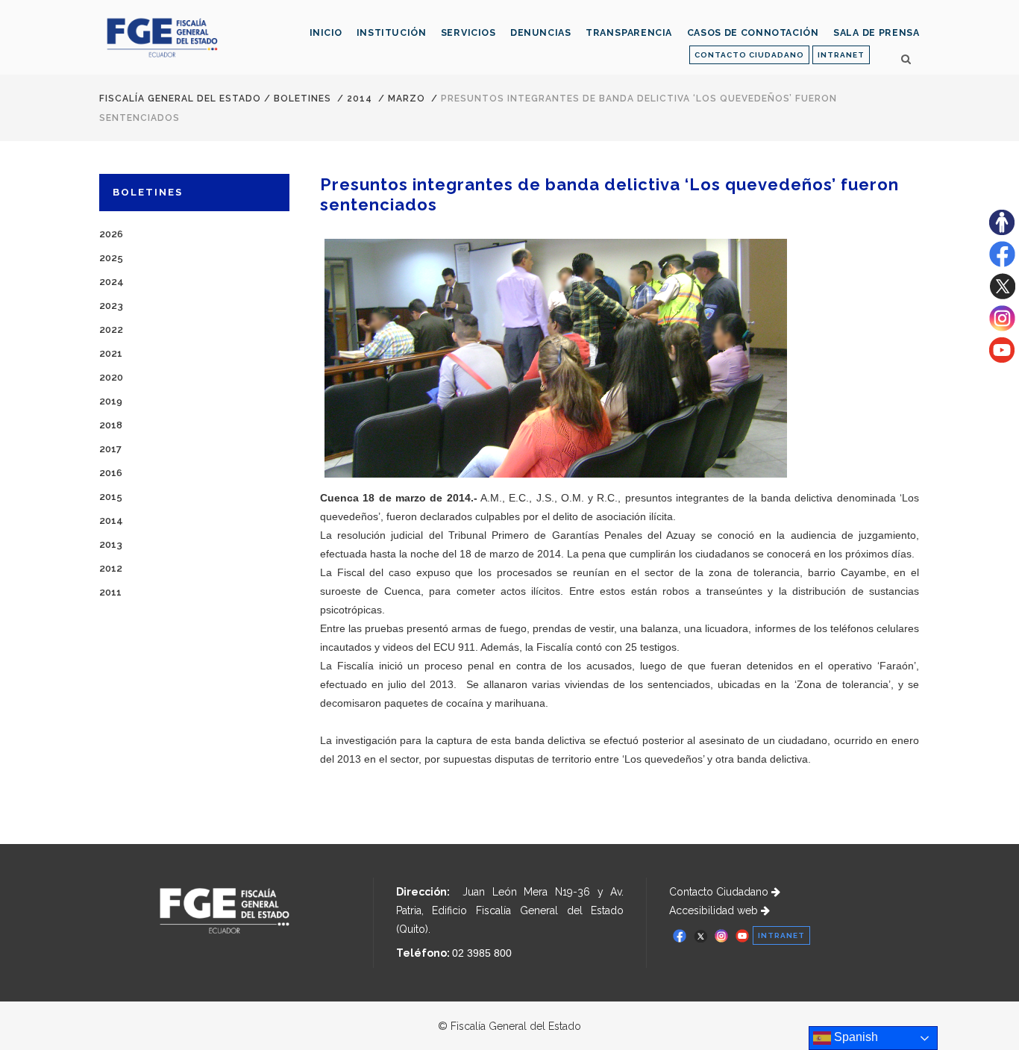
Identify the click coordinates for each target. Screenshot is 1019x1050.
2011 (110, 592)
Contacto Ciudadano (720, 892)
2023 (111, 305)
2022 (111, 329)
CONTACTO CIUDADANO (749, 55)
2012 (110, 568)
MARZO (406, 98)
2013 (110, 544)
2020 (111, 377)
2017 (110, 448)
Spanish (854, 1037)
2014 (359, 98)
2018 (110, 425)
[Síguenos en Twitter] (1002, 295)
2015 (110, 496)
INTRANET (841, 55)
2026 (111, 234)
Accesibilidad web (715, 910)
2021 (110, 353)
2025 (111, 257)
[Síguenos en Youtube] (1001, 359)
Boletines (302, 98)
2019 (110, 401)
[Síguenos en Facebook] (1002, 263)
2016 (110, 472)
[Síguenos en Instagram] (1002, 328)
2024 (111, 281)
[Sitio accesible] (1001, 231)
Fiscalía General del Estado (180, 98)
